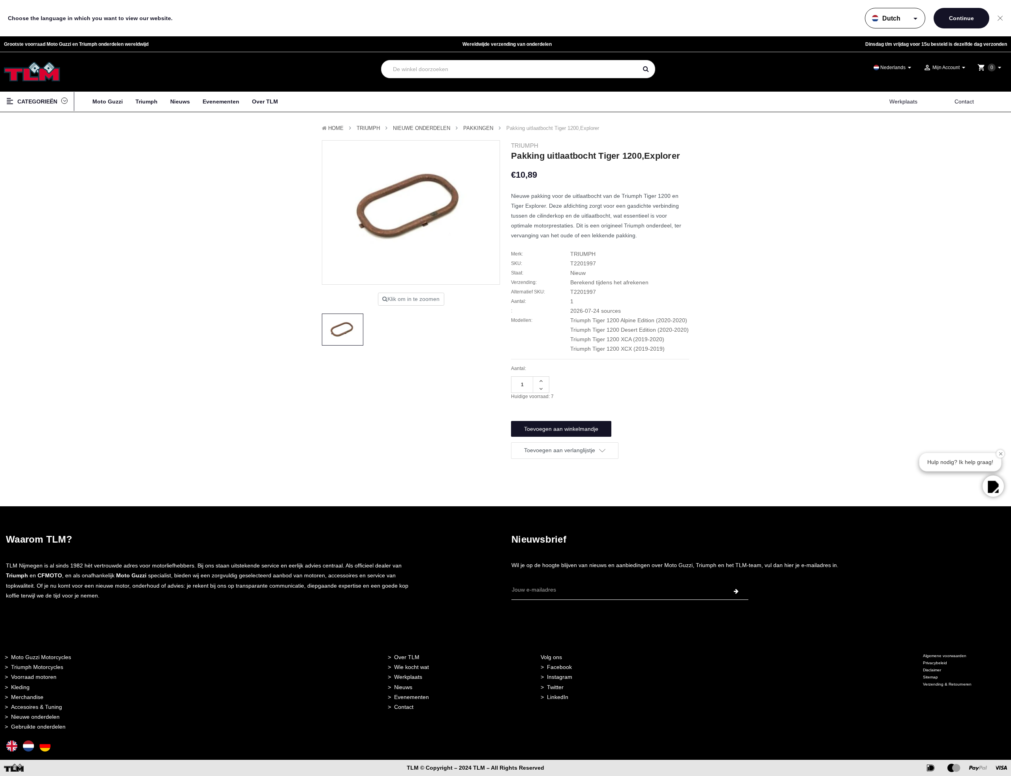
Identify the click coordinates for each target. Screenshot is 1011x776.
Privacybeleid (935, 663)
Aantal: (518, 368)
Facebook (559, 667)
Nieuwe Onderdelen (421, 128)
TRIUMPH (368, 128)
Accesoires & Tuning (36, 707)
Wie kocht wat (411, 667)
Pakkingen (478, 128)
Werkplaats (903, 101)
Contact (964, 101)
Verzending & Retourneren (947, 684)
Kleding (20, 687)
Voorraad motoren (33, 677)
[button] (993, 486)
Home (336, 128)
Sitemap (930, 677)
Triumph (146, 101)
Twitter (555, 687)
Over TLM (265, 101)
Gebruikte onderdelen (38, 726)
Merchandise (27, 697)
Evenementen (221, 101)
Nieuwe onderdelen (35, 717)
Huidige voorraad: (532, 396)
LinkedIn (557, 697)
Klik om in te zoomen (413, 299)
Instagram (559, 677)
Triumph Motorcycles (37, 667)
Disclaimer (932, 670)
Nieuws (180, 101)
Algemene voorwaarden (944, 656)
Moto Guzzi (107, 101)
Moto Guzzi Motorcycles (41, 657)
